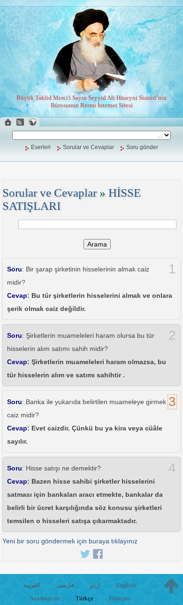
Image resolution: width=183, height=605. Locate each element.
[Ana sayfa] (8, 122)
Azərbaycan (45, 598)
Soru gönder (142, 147)
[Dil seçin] (32, 122)
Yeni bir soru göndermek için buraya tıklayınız (69, 541)
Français (119, 598)
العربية (31, 585)
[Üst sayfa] (171, 585)
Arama (97, 244)
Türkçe (84, 598)
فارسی (65, 585)
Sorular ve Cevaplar (88, 147)
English (126, 585)
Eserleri (41, 147)
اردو (95, 585)
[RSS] (20, 122)
